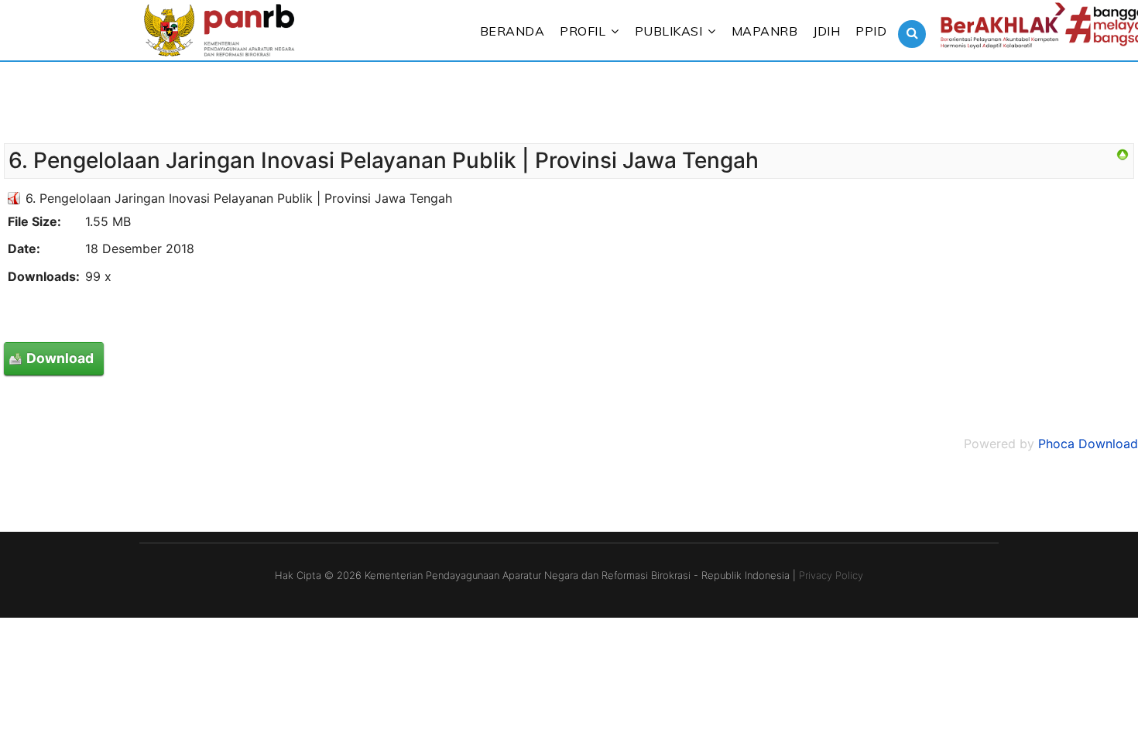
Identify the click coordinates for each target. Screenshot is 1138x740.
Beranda (512, 31)
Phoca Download (1088, 443)
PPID (870, 31)
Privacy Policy (831, 575)
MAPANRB (765, 31)
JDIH (826, 31)
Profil (582, 31)
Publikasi (669, 31)
